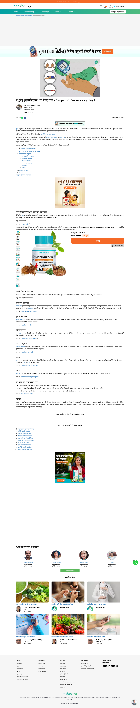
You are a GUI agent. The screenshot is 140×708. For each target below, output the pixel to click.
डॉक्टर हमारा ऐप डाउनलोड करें (87, 668)
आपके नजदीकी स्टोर (64, 674)
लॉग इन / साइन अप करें (117, 12)
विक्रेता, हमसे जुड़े (63, 679)
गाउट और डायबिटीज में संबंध (96, 636)
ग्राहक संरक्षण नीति (42, 671)
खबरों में (18, 666)
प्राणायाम (30, 308)
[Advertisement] (70, 31)
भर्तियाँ (18, 671)
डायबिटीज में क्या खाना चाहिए (29, 338)
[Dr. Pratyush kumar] (28, 555)
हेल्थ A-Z (72, 12)
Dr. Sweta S (111, 562)
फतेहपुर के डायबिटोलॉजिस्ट (25, 438)
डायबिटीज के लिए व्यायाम (28, 148)
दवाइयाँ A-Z (59, 12)
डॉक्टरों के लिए (84, 660)
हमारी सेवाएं (62, 660)
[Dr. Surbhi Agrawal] (83, 555)
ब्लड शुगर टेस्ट (25, 224)
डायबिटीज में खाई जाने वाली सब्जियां (62, 636)
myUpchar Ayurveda (22, 676)
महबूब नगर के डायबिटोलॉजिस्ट (26, 440)
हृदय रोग (62, 137)
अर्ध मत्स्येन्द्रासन (27, 163)
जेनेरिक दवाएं (62, 671)
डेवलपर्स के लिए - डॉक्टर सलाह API (67, 682)
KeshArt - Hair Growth (22, 679)
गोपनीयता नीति (41, 663)
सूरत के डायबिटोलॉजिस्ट (24, 445)
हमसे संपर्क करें (20, 668)
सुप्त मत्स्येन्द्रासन (27, 158)
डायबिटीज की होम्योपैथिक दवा (29, 365)
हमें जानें (19, 660)
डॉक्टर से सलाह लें (70, 571)
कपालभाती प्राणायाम (28, 156)
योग (23, 215)
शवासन (24, 167)
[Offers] (101, 6)
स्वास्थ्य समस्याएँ (29, 12)
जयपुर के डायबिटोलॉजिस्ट (25, 436)
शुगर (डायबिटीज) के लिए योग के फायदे (29, 151)
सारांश (20, 172)
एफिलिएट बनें (62, 687)
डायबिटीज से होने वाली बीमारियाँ (25, 636)
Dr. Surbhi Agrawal (84, 562)
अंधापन (48, 137)
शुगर (17, 128)
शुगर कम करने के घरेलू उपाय (29, 311)
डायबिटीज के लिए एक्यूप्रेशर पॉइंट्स (62, 604)
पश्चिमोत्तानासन (26, 161)
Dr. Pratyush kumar (28, 562)
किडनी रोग (54, 137)
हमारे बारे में (19, 663)
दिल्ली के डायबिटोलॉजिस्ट (25, 447)
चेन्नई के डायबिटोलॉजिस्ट (25, 433)
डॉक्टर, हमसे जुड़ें (84, 663)
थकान (28, 362)
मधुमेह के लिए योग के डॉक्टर (23, 175)
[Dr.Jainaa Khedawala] (56, 555)
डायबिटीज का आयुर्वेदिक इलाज (49, 134)
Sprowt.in (19, 674)
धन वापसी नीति (41, 668)
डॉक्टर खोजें (62, 676)
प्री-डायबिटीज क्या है (27, 394)
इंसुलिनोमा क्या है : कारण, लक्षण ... (97, 604)
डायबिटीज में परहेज (26, 325)
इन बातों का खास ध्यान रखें (26, 170)
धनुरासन (24, 165)
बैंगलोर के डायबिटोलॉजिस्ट (25, 449)
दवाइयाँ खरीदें (62, 663)
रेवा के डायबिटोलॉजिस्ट (24, 442)
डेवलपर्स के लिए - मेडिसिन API (66, 684)
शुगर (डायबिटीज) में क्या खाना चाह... (27, 604)
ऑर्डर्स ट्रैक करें (63, 668)
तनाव (24, 362)
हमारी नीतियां (41, 660)
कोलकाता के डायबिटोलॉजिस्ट (26, 429)
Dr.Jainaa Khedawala (56, 562)
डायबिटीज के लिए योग (25, 154)
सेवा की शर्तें (40, 666)
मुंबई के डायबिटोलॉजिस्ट (24, 431)
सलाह (16, 12)
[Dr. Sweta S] (111, 555)
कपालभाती (19, 306)
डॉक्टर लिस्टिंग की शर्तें (85, 666)
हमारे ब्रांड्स (45, 12)
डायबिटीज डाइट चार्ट (27, 352)
